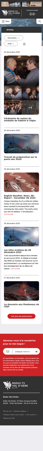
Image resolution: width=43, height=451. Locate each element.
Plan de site (7, 411)
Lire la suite (8, 214)
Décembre (12, 38)
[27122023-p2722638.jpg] (13, 93)
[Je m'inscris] (36, 351)
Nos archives (31, 414)
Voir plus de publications (21, 316)
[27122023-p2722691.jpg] (13, 107)
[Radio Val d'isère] (10, 13)
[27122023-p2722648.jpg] (21, 70)
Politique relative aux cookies (13, 414)
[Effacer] (23, 44)
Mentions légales (20, 411)
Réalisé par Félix (9, 418)
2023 (10, 44)
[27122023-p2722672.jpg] (30, 93)
